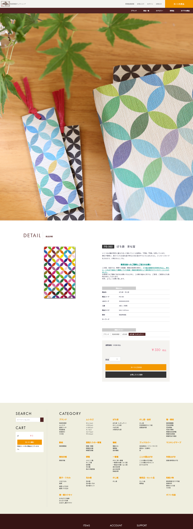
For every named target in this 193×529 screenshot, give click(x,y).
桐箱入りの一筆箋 (93, 442)
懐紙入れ (116, 446)
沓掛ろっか (62, 427)
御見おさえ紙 (170, 486)
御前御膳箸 (169, 423)
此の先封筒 (116, 469)
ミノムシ (89, 429)
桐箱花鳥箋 (89, 450)
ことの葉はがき (146, 456)
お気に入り (140, 4)
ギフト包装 (171, 494)
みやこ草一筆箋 (118, 460)
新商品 (172, 11)
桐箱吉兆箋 (89, 448)
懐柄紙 (115, 448)
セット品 (142, 481)
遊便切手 (169, 483)
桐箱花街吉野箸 (171, 432)
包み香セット (90, 486)
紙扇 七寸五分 (63, 486)
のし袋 (141, 423)
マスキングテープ (173, 442)
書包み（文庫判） (145, 448)
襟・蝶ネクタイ (65, 494)
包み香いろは (90, 483)
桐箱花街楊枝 (170, 434)
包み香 (89, 477)
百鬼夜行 (62, 432)
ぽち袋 (124, 334)
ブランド (134, 11)
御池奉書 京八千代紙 (173, 481)
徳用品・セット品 (147, 477)
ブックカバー (145, 442)
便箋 (88, 456)
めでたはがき (143, 465)
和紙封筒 (116, 471)
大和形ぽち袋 (117, 429)
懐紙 (114, 442)
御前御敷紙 (62, 446)
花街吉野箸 (169, 425)
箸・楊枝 (170, 419)
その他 (61, 434)
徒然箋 (88, 465)
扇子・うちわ (65, 477)
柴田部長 (62, 429)
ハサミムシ (89, 425)
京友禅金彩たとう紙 (145, 425)
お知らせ (159, 4)
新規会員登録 (129, 4)
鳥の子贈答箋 (90, 469)
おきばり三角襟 (64, 498)
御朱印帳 (63, 456)
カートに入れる (136, 367)
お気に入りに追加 (136, 375)
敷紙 (61, 442)
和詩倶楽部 (115, 334)
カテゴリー (159, 11)
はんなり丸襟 (63, 500)
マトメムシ (89, 434)
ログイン (150, 4)
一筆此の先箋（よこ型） (121, 465)
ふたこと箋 (89, 460)
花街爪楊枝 (169, 429)
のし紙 (115, 477)
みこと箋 (89, 462)
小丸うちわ (62, 481)
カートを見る (179, 4)
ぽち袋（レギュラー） (137, 334)
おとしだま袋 (117, 425)
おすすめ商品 (185, 11)
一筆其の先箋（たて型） (121, 462)
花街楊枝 (169, 427)
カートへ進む (29, 442)
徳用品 (141, 483)
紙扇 (60, 483)
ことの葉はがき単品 (145, 460)
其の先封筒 (116, 467)
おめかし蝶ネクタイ (65, 503)
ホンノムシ (89, 423)
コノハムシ (89, 432)
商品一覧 (146, 11)
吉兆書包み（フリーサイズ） (148, 446)
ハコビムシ (89, 427)
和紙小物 (170, 477)
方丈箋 (88, 467)
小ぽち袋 (116, 427)
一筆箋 (115, 456)
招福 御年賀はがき (172, 460)
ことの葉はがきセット (146, 462)
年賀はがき (171, 456)
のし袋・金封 (145, 419)
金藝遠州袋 (143, 427)
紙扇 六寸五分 (63, 488)
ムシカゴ (62, 425)
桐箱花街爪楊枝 (171, 436)
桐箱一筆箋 (89, 446)
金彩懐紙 (116, 450)
